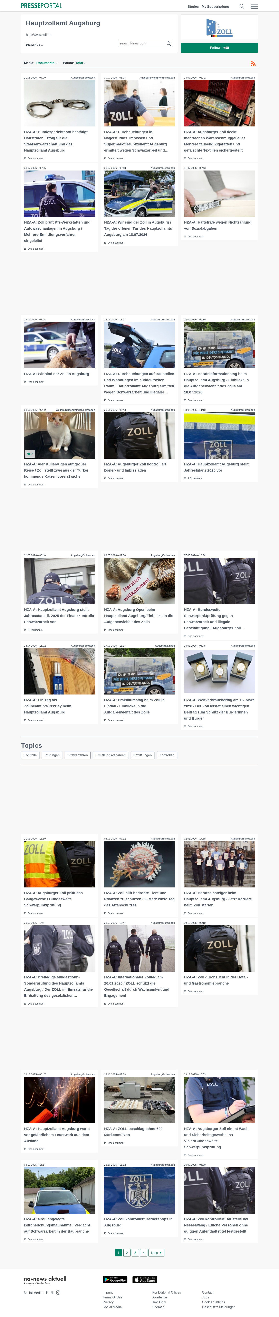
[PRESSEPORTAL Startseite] (41, 6)
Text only (159, 1302)
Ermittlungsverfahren (111, 755)
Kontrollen (167, 755)
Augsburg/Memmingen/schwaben (75, 410)
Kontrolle (30, 755)
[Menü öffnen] (254, 6)
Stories (193, 6)
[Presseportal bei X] (51, 1293)
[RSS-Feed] (253, 63)
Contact (207, 1292)
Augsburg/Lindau (165, 645)
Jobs (205, 1297)
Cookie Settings (213, 1302)
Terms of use (112, 1297)
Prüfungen (52, 755)
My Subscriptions (215, 6)
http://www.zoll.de (38, 35)
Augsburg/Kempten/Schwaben (157, 77)
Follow (215, 48)
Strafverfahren (77, 755)
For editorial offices (166, 1292)
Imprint (108, 1292)
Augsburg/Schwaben (83, 77)
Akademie (159, 1297)
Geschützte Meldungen (218, 1307)
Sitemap (158, 1307)
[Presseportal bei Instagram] (57, 1292)
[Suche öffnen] (241, 6)
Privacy (108, 1302)
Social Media (112, 1307)
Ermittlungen (142, 755)
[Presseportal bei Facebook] (45, 1293)
